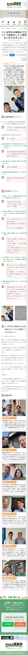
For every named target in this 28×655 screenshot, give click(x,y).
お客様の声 (8, 28)
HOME (2, 28)
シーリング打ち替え (20, 55)
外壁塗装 (12, 55)
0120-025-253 (15, 617)
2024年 (14, 28)
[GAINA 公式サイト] (7, 638)
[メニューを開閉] (25, 4)
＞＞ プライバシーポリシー (19, 628)
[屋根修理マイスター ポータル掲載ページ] (20, 638)
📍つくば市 (5, 55)
